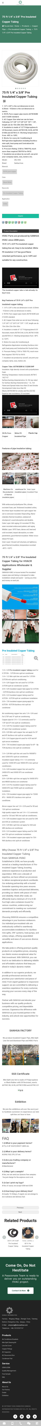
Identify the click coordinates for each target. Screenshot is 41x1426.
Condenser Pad (7, 1358)
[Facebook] (15, 1417)
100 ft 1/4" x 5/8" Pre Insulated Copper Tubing (28, 1243)
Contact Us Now (19, 1291)
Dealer (4, 1392)
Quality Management (9, 1371)
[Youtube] (35, 1417)
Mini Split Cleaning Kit (9, 1342)
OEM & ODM (6, 1367)
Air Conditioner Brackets (10, 1339)
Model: (4, 160)
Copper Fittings (7, 1349)
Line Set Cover (7, 1345)
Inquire (20, 216)
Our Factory (6, 1389)
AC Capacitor (6, 1352)
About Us (5, 1387)
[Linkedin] (22, 1417)
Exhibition (5, 1395)
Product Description (10, 231)
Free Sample (6, 1374)
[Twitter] (28, 1417)
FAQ (3, 1377)
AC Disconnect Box (8, 1355)
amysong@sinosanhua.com (18, 1325)
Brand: (4, 163)
